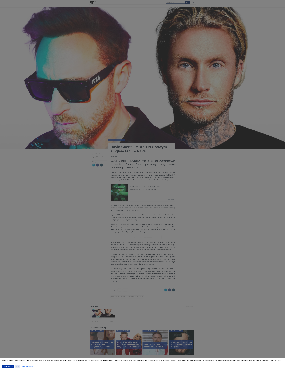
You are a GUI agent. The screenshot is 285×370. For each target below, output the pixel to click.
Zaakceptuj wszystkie (8, 366)
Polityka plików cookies (27, 366)
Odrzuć (17, 366)
